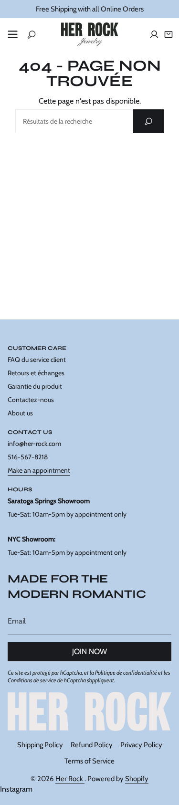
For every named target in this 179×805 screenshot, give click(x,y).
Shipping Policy (40, 745)
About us (20, 413)
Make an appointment (39, 470)
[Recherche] (148, 121)
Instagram (16, 789)
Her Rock (69, 778)
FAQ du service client (37, 359)
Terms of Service (89, 761)
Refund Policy (92, 745)
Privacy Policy (141, 745)
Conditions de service (32, 680)
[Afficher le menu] (12, 34)
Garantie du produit (35, 386)
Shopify (136, 778)
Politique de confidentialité (126, 672)
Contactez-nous (31, 399)
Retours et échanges (36, 373)
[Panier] (168, 34)
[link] (89, 711)
